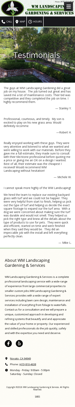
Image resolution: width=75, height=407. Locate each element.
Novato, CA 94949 (20, 358)
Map (22, 21)
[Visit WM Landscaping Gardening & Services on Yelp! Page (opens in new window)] (19, 343)
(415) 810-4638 (27, 364)
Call (9, 21)
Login (37, 396)
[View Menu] (68, 6)
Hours (37, 21)
